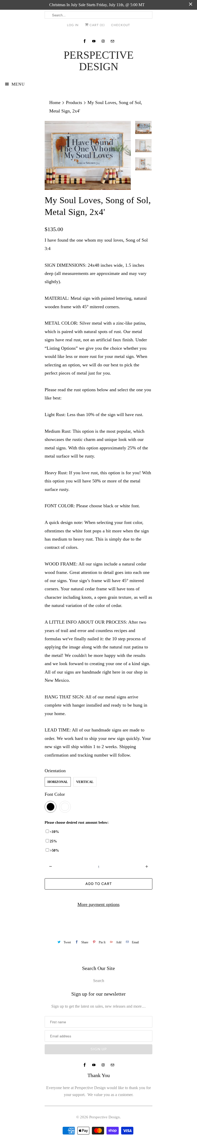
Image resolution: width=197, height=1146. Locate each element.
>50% (54, 850)
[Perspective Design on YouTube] (94, 41)
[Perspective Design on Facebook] (84, 41)
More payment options (98, 904)
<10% (54, 832)
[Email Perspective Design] (112, 41)
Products (74, 102)
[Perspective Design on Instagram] (103, 41)
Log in (72, 25)
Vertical (85, 782)
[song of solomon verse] (88, 155)
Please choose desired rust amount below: (77, 822)
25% (53, 841)
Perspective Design (99, 61)
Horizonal (57, 782)
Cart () (96, 25)
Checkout (120, 25)
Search (98, 980)
